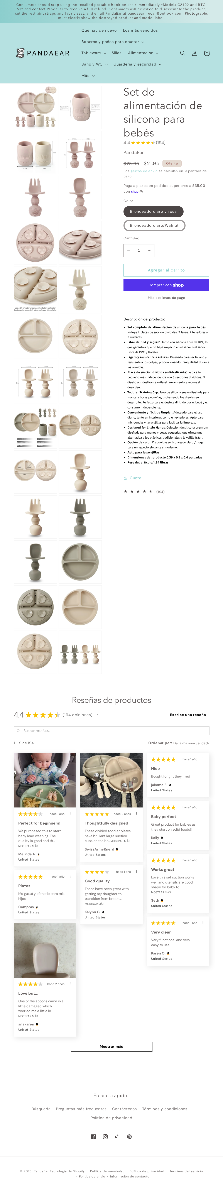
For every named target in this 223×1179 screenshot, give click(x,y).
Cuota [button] (136, 477)
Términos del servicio (186, 1171)
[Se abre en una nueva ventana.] (38, 854)
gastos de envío (144, 171)
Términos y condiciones (165, 1108)
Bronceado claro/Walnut (154, 225)
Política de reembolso (107, 1171)
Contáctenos (124, 1108)
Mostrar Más (28, 845)
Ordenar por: (160, 743)
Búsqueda (41, 1108)
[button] (112, 42)
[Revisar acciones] (70, 814)
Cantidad (131, 238)
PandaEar (41, 1171)
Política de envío (92, 1176)
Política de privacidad (111, 1117)
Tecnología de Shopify (67, 1171)
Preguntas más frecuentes (81, 1108)
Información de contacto (129, 1176)
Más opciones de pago (166, 298)
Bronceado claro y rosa (153, 211)
